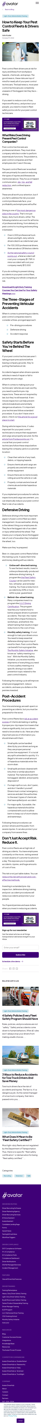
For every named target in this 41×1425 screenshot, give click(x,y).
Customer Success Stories (11, 1337)
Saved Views (6, 1231)
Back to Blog (9, 9)
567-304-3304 (8, 1401)
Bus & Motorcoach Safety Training (14, 1300)
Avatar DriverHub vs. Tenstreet (13, 1371)
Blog (4, 1334)
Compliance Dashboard (10, 1258)
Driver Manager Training (10, 1306)
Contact (5, 1395)
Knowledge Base (8, 1344)
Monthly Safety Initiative (10, 1319)
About (4, 1389)
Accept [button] (20, 1421)
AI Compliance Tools (9, 1255)
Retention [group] (19, 1176)
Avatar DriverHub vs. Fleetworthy (13, 1364)
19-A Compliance (8, 1252)
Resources (6, 1347)
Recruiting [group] (7, 1176)
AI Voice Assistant (8, 1218)
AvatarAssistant (7, 1221)
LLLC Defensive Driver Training (13, 1313)
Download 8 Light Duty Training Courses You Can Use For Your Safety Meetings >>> (19, 290)
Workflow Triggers (8, 1237)
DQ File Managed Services (11, 1265)
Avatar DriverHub (8, 1385)
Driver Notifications (9, 1261)
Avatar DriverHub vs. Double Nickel (14, 1361)
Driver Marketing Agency (11, 1211)
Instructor (5, 1323)
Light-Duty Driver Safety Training (13, 1297)
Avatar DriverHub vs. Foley (11, 1368)
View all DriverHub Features (12, 1279)
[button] (27, 1175)
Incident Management (10, 1268)
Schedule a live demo (11, 961)
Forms (4, 1228)
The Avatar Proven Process (11, 1350)
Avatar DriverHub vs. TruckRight (13, 1374)
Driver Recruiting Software (11, 1208)
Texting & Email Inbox (9, 1234)
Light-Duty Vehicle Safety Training (15, 16)
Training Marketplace (9, 1290)
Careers (5, 1392)
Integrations (6, 1340)
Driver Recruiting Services (11, 1215)
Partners (5, 1398)
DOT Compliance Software (11, 1248)
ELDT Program (7, 1310)
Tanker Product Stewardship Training (15, 1303)
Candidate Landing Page (11, 1224)
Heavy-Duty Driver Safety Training (14, 1293)
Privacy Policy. (13, 1416)
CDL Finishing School (9, 1316)
